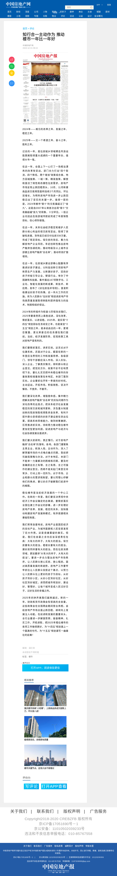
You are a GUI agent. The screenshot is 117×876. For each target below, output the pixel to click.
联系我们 (45, 811)
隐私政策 (58, 846)
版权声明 (71, 811)
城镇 (99, 12)
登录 (109, 5)
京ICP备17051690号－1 (23, 857)
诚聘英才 (69, 846)
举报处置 (89, 846)
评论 (63, 16)
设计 (90, 16)
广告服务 (98, 811)
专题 (36, 16)
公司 (36, 12)
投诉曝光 (98, 16)
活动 (72, 16)
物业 (54, 16)
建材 (107, 12)
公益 (81, 16)
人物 (45, 12)
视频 (27, 16)
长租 (45, 16)
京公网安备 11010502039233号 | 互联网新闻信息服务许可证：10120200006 (71, 857)
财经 (18, 12)
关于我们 (18, 811)
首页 (9, 12)
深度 (27, 12)
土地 (18, 16)
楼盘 (9, 16)
